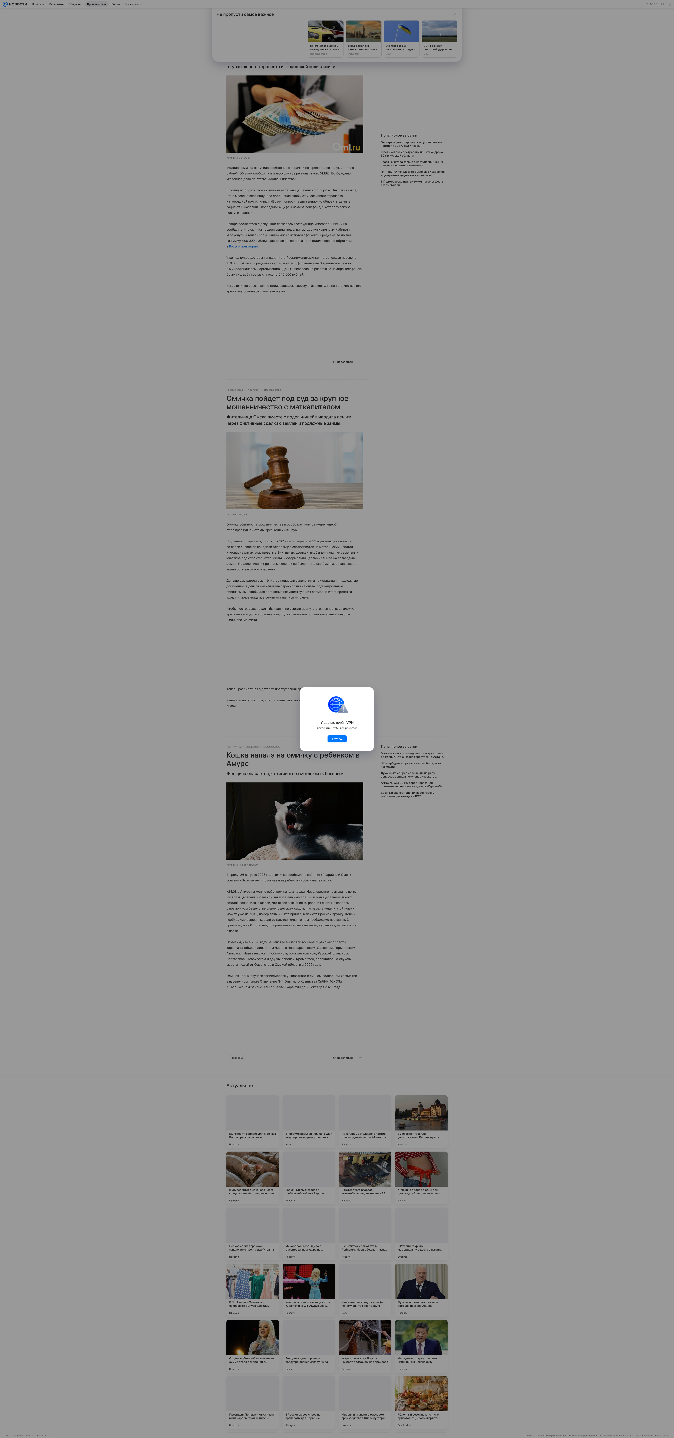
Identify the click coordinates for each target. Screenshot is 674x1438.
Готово (337, 739)
